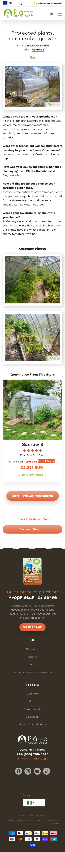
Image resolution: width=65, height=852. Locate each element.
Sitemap (39, 821)
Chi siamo (32, 649)
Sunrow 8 (38, 49)
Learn (32, 664)
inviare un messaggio (34, 758)
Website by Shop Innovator (55, 822)
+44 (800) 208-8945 (49, 3)
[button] (20, 3)
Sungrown (32, 693)
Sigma (32, 701)
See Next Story (29, 529)
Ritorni (32, 656)
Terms (19, 821)
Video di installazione (32, 724)
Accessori (32, 716)
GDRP (29, 821)
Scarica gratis (32, 627)
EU (10, 3)
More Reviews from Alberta (32, 495)
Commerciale (33, 709)
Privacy (10, 821)
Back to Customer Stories (35, 519)
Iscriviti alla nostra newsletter (32, 672)
